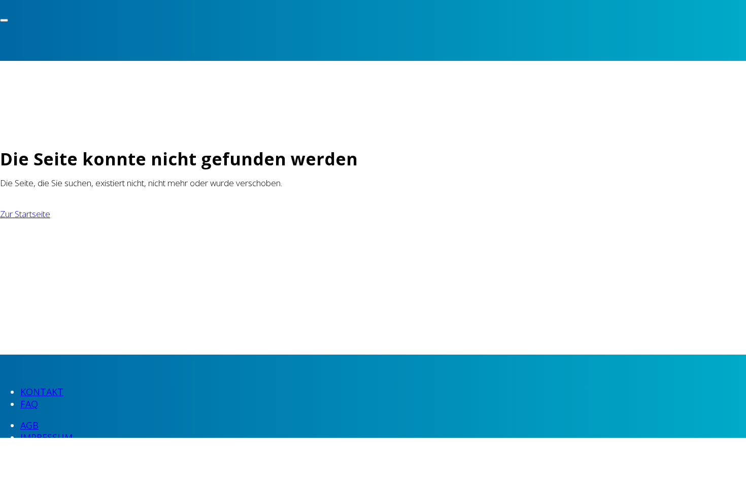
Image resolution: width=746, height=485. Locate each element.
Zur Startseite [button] (25, 214)
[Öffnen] (4, 20)
